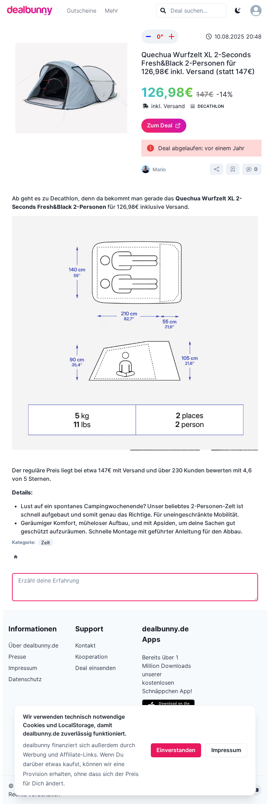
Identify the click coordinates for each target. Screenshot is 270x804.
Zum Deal (159, 125)
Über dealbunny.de (33, 645)
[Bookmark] (232, 169)
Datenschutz (25, 679)
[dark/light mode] (238, 11)
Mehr (111, 10)
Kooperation (91, 656)
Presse (17, 656)
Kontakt (85, 645)
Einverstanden (175, 749)
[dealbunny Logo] (32, 11)
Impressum (226, 749)
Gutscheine (81, 10)
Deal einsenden (95, 667)
